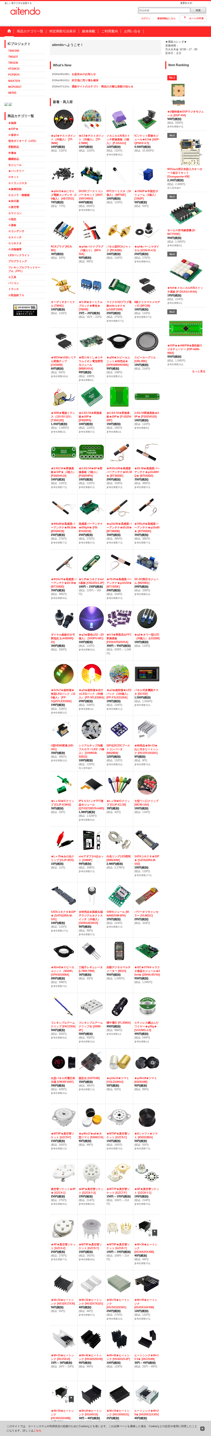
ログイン (145, 18)
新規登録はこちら (166, 18)
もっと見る (198, 371)
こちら (37, 1430)
